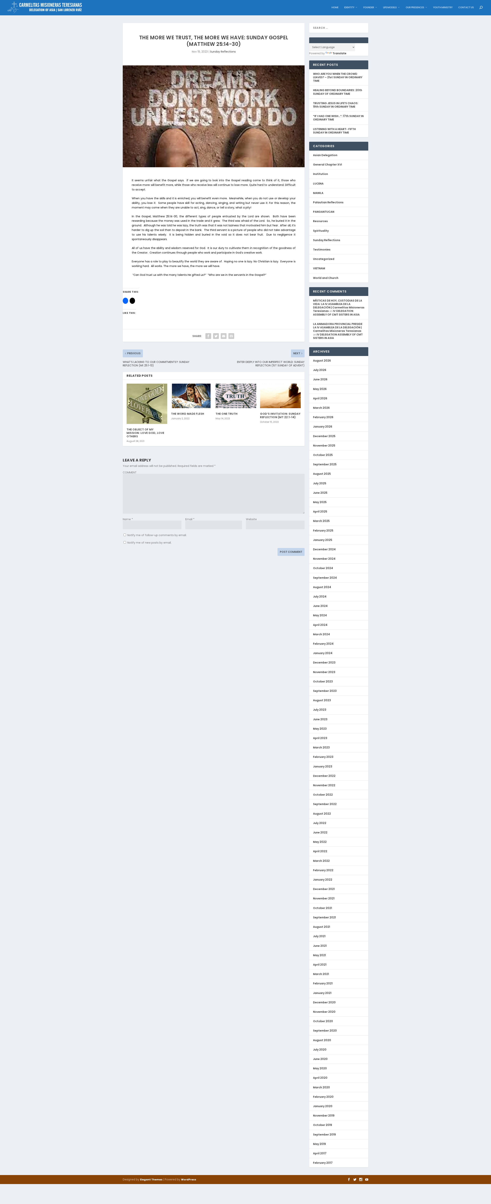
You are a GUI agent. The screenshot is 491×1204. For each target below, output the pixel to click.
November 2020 (324, 1012)
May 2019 (319, 1144)
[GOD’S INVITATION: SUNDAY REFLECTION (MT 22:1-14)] (280, 396)
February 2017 (323, 1163)
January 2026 (322, 427)
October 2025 (323, 455)
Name (128, 519)
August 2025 (322, 474)
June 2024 (320, 606)
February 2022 (323, 870)
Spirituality (321, 231)
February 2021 (323, 983)
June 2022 (320, 832)
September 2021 (324, 917)
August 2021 (321, 927)
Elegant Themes (151, 1179)
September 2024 (325, 578)
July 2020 (319, 1050)
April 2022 (320, 851)
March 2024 (321, 634)
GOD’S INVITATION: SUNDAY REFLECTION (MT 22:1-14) (280, 415)
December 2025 (324, 436)
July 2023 (319, 710)
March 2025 (321, 521)
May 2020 (320, 1068)
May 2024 (320, 615)
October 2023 (323, 681)
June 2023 (320, 719)
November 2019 (323, 1115)
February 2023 (323, 757)
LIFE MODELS (390, 7)
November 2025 (324, 445)
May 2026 (320, 389)
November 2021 (323, 898)
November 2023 (324, 672)
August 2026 (322, 361)
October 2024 (323, 568)
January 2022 (322, 880)
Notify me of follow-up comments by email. (157, 535)
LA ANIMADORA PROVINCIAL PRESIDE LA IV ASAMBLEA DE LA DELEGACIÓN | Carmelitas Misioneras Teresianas (337, 327)
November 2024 (324, 559)
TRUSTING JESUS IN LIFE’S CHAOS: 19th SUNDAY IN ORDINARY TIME (335, 105)
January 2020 (322, 1106)
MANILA (318, 193)
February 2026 (323, 417)
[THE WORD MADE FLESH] (191, 396)
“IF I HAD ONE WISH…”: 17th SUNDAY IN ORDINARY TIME (338, 117)
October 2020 (323, 1021)
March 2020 (321, 1087)
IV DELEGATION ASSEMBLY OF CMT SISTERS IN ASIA (336, 312)
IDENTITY (349, 7)
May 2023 (320, 729)
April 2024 (320, 625)
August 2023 (322, 700)
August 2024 (322, 587)
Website (251, 519)
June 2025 (320, 493)
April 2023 (320, 738)
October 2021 (322, 908)
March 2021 (321, 974)
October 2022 (323, 795)
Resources (320, 221)
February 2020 (323, 1097)
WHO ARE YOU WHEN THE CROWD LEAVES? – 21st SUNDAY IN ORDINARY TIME (337, 77)
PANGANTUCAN (323, 212)
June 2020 (320, 1059)
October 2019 (322, 1125)
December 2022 (324, 776)
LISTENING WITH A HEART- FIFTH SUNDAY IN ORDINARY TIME (334, 130)
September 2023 (325, 691)
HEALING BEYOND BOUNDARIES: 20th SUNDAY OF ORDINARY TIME (337, 92)
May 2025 (320, 502)
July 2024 (319, 596)
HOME (334, 7)
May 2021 (319, 955)
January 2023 (322, 766)
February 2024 (323, 644)
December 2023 (324, 662)
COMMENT (130, 472)
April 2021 (319, 965)
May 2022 (320, 842)
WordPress (188, 1179)
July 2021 (319, 936)
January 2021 (322, 993)
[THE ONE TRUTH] (236, 396)
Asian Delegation (325, 155)
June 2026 (320, 379)
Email (189, 519)
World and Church (325, 278)
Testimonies (321, 249)
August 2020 (322, 1040)
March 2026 (321, 408)
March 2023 (321, 747)
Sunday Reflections (223, 52)
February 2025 (323, 530)
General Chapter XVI (327, 164)
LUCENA (318, 183)
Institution (320, 174)
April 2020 (320, 1078)
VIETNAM (319, 268)
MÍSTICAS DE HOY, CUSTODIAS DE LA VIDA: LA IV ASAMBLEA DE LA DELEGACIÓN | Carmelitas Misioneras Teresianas (338, 306)
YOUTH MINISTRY (442, 7)
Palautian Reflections (328, 202)
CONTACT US (466, 7)
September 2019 (324, 1134)
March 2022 (321, 861)
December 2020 (324, 1002)
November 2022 (324, 785)
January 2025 (322, 540)
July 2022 (319, 823)
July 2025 (319, 483)
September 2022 (325, 804)
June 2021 (320, 946)
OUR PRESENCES (415, 7)
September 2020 (325, 1031)
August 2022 (322, 814)
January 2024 (322, 653)
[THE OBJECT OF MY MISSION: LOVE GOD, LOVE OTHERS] (147, 404)
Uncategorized (323, 259)
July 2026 (319, 370)
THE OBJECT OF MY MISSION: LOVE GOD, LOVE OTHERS (145, 433)
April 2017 (319, 1153)
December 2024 (324, 549)
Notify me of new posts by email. (149, 543)
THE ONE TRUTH (227, 414)
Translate (339, 53)
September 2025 (325, 464)
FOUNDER (368, 7)
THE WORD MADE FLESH (187, 414)
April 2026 (320, 398)
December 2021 (324, 889)
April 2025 (320, 511)
